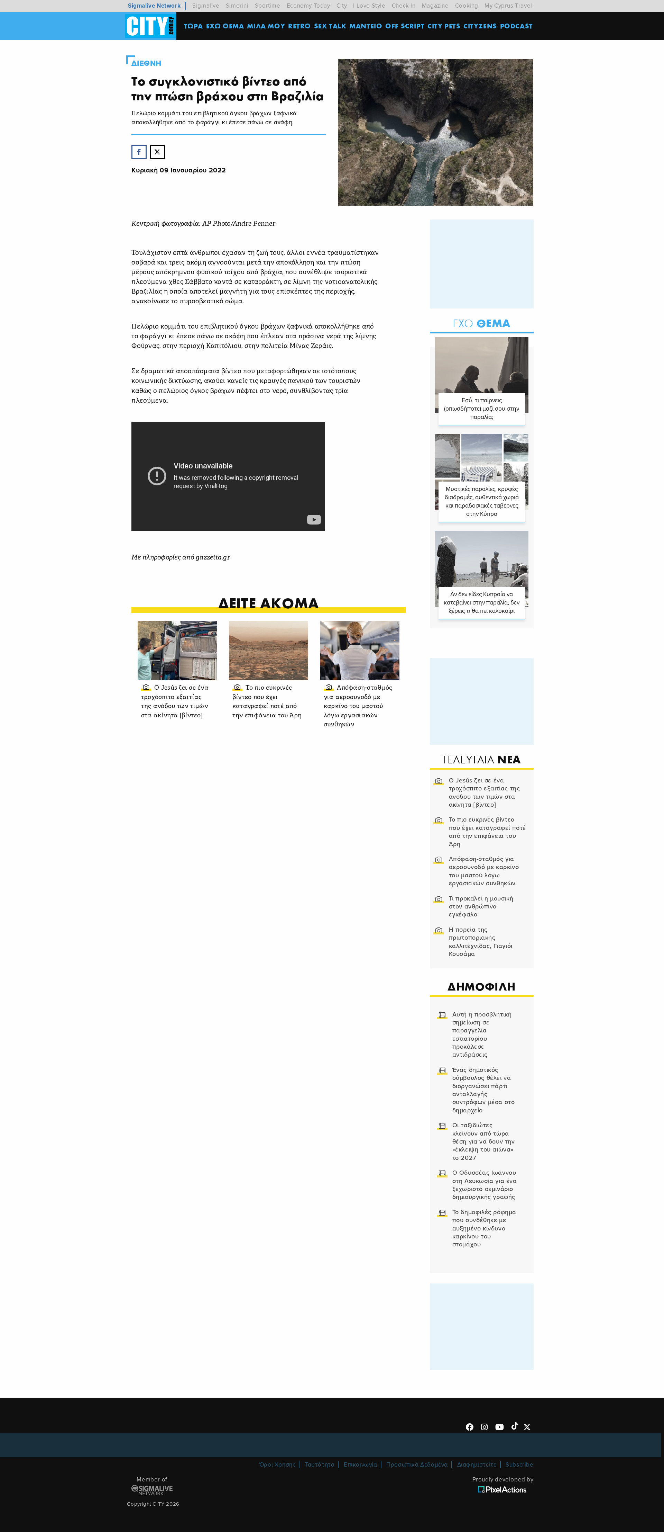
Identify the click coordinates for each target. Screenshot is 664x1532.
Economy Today (308, 5)
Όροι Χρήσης (277, 1464)
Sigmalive (205, 5)
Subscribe (519, 1464)
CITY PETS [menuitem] (443, 26)
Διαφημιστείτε (477, 1464)
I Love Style (369, 5)
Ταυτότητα (319, 1464)
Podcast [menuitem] (516, 26)
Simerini (237, 5)
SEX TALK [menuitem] (330, 26)
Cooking (466, 5)
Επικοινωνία (360, 1464)
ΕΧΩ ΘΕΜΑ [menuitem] (225, 26)
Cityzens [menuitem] (480, 26)
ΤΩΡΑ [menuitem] (193, 26)
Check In (404, 5)
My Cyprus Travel (508, 5)
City (341, 5)
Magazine (435, 5)
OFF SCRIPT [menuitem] (404, 26)
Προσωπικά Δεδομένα (417, 1464)
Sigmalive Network (154, 5)
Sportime (267, 5)
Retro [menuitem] (299, 26)
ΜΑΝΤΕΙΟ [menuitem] (365, 26)
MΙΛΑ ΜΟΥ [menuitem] (266, 26)
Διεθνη (146, 63)
